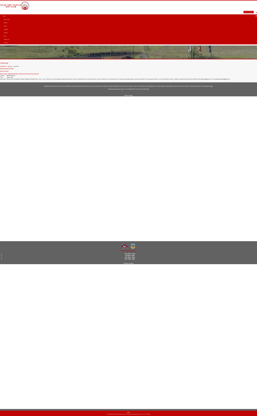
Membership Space (136, 414)
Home (4, 16)
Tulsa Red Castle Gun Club (119, 414)
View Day (9, 66)
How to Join (6, 19)
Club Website (128, 414)
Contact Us (6, 39)
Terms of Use (144, 414)
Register (251, 12)
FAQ (5, 36)
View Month (3, 66)
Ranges (5, 22)
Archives (6, 42)
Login (246, 12)
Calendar (6, 29)
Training (5, 32)
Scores (5, 26)
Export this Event (4, 71)
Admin (149, 414)
